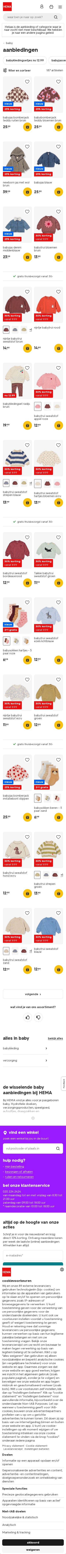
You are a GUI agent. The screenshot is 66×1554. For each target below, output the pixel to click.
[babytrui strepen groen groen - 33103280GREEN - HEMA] (24, 329)
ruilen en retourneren (19, 1177)
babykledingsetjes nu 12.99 (25, 60)
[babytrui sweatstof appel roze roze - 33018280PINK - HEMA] (37, 406)
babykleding (11, 1048)
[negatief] (38, 1017)
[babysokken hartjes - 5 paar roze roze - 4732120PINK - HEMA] (6, 641)
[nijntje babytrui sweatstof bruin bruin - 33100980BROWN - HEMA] (6, 329)
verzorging (10, 1060)
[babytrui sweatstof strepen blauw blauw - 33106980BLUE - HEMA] (15, 329)
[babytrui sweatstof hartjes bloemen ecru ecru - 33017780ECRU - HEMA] (57, 406)
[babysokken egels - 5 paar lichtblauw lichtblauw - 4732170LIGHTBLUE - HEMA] (16, 641)
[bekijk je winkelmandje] (51, 6)
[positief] (27, 1017)
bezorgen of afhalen (19, 1171)
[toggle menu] (60, 7)
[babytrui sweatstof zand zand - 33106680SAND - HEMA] (6, 951)
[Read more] (33, 1118)
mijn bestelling (14, 1166)
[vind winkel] (58, 1148)
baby (9, 43)
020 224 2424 (12, 1191)
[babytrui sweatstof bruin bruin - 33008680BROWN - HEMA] (47, 406)
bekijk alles (55, 1038)
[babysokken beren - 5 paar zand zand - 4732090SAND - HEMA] (26, 641)
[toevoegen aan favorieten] (27, 81)
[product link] (17, 94)
